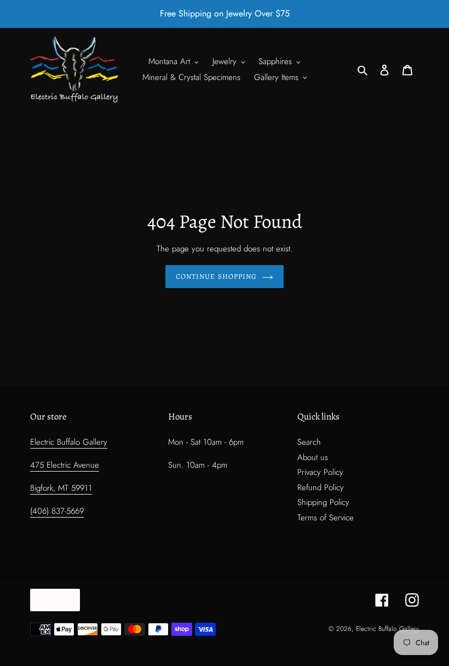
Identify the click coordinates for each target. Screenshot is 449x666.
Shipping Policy (323, 502)
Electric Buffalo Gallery (68, 442)
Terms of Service (325, 518)
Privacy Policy (320, 472)
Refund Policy (320, 487)
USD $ (52, 600)
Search (309, 442)
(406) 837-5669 (57, 511)
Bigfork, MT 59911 (61, 488)
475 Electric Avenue (64, 465)
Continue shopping (216, 276)
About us (312, 457)
